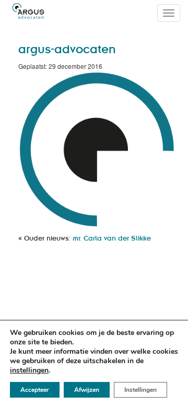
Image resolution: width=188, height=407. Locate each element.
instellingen (29, 370)
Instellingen (140, 390)
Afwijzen (86, 390)
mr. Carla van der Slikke (112, 238)
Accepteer (34, 390)
